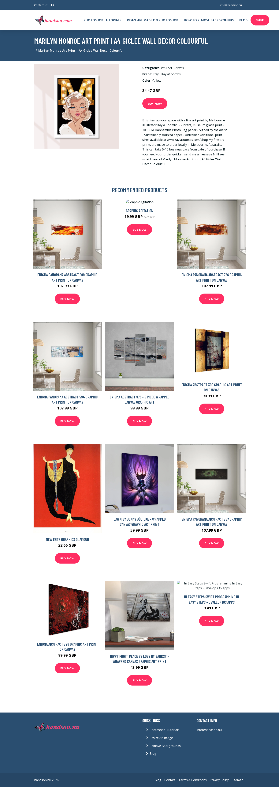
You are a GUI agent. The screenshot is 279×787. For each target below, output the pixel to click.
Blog (243, 20)
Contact (169, 780)
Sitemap (237, 780)
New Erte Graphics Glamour (67, 539)
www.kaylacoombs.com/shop (187, 140)
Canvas (179, 68)
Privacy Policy (219, 780)
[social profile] (52, 5)
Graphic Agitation (139, 210)
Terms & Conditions (192, 780)
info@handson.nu (231, 5)
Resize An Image (161, 738)
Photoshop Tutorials (102, 20)
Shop (260, 20)
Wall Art (166, 68)
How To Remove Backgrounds (209, 20)
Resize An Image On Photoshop (152, 20)
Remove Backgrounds (165, 746)
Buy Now (155, 103)
